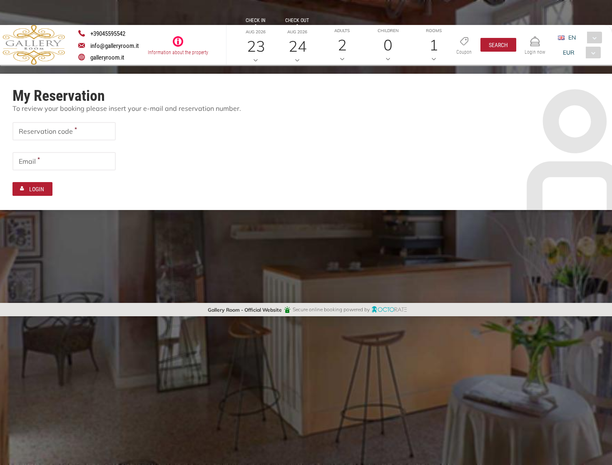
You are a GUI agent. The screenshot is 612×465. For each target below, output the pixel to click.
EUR (569, 52)
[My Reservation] (535, 37)
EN (572, 37)
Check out (297, 20)
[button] (498, 45)
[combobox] (583, 37)
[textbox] (64, 131)
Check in (255, 20)
